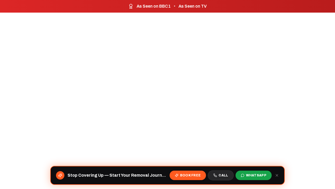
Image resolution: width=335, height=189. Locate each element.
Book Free (190, 175)
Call (223, 175)
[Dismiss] (277, 175)
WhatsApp (256, 175)
